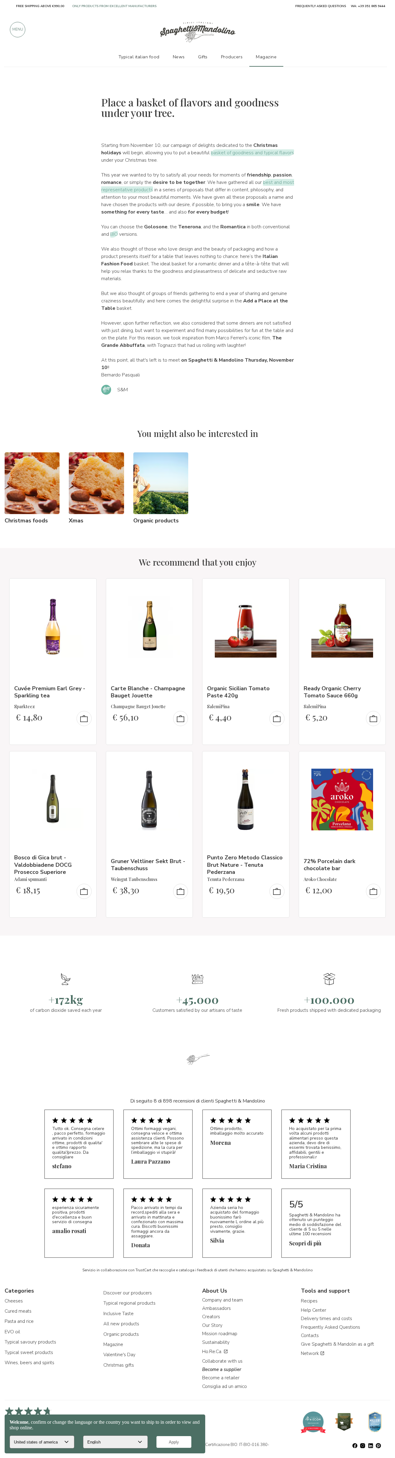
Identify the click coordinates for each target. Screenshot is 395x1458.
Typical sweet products (29, 1352)
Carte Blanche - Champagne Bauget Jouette (148, 692)
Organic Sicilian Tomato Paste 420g (238, 692)
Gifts (203, 57)
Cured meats (18, 1311)
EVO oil (12, 1332)
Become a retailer (220, 1378)
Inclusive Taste (118, 1314)
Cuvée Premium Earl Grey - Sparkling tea (49, 692)
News (179, 57)
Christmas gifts (118, 1365)
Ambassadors (216, 1308)
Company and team (222, 1300)
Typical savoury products (30, 1342)
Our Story (212, 1325)
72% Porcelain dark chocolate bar (329, 865)
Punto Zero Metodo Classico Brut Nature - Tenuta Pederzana (245, 865)
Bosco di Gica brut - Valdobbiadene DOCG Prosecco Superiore (43, 865)
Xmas (76, 520)
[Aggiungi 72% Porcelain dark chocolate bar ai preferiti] (375, 760)
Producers (232, 57)
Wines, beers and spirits (29, 1363)
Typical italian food (139, 57)
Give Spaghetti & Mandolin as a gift (337, 1344)
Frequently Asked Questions (330, 1327)
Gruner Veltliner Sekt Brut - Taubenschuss (148, 865)
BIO (114, 234)
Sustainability (216, 1342)
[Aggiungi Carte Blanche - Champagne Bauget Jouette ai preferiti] (182, 587)
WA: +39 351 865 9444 (368, 6)
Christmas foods (26, 520)
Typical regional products (129, 1303)
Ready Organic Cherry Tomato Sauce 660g (332, 692)
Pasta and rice (19, 1321)
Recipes (309, 1301)
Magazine (113, 1344)
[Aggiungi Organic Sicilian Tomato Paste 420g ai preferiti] (279, 587)
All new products (121, 1324)
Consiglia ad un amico (224, 1386)
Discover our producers (127, 1293)
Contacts (310, 1335)
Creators (211, 1317)
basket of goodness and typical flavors (252, 152)
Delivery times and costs (326, 1318)
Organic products (156, 520)
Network (310, 1353)
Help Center (313, 1310)
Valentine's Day (119, 1355)
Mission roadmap (219, 1334)
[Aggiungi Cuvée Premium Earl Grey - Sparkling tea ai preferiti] (86, 587)
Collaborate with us (222, 1361)
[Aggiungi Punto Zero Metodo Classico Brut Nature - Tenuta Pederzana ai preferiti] (279, 760)
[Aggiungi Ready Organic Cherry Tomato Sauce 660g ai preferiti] (375, 587)
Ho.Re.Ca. (212, 1351)
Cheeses (14, 1301)
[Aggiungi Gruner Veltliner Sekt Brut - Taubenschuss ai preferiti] (182, 760)
